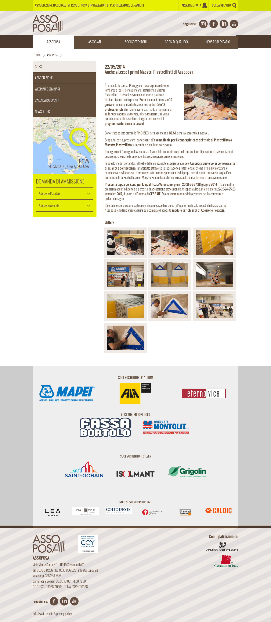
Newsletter (42, 111)
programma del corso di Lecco (124, 123)
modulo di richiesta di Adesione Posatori (198, 210)
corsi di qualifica (177, 42)
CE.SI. (172, 133)
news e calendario (218, 42)
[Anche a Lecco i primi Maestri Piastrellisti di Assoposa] (125, 242)
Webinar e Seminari (47, 89)
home (38, 55)
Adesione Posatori (49, 193)
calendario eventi (46, 100)
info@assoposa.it (88, 570)
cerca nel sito (221, 5)
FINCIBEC (143, 133)
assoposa (53, 42)
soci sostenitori (136, 42)
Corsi (38, 66)
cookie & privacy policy (59, 613)
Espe (143, 99)
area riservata (191, 5)
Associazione (44, 77)
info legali (38, 613)
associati (94, 42)
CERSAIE (154, 193)
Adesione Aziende (49, 205)
